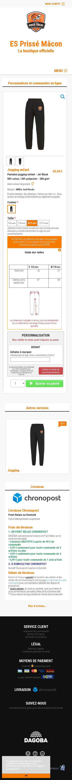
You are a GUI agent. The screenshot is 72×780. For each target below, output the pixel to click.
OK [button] (26, 776)
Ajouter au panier (47, 383)
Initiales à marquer (21, 352)
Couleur (12, 202)
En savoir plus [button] (12, 769)
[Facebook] (28, 755)
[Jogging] (37, 444)
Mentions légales (36, 648)
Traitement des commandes (36, 631)
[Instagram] (43, 755)
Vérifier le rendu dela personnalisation (51, 371)
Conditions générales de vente (36, 651)
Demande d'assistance (36, 637)
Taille (11, 218)
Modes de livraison (36, 634)
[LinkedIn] (36, 755)
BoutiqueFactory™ (51, 768)
